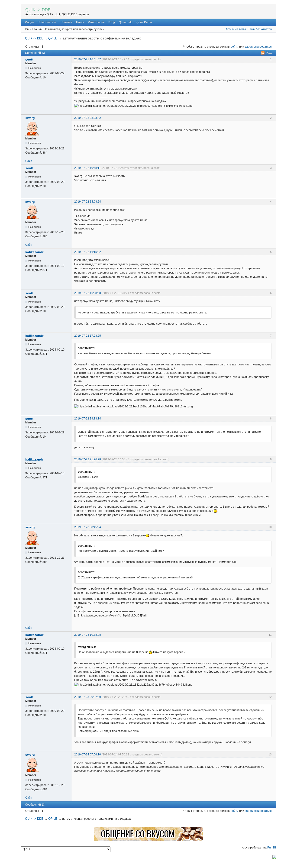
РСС (269, 53)
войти (235, 46)
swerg (30, 118)
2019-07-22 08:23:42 (87, 117)
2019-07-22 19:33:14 (87, 418)
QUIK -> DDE (38, 9)
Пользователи (47, 22)
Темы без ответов (260, 29)
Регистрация (96, 22)
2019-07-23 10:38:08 (87, 634)
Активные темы (236, 29)
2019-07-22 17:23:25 (87, 335)
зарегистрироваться (258, 46)
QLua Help (125, 22)
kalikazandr (34, 252)
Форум (29, 22)
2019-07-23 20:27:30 (87, 697)
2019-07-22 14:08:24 (87, 201)
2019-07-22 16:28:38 (87, 293)
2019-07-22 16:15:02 (87, 252)
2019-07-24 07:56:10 (87, 754)
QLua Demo (144, 22)
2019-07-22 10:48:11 (87, 168)
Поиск (80, 22)
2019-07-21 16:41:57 (87, 59)
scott (29, 59)
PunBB (271, 847)
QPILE (52, 38)
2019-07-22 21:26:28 (87, 459)
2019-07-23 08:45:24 (87, 527)
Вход (111, 22)
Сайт (28, 161)
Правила (66, 22)
